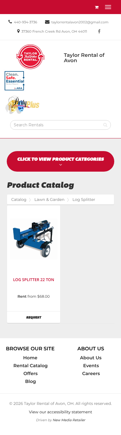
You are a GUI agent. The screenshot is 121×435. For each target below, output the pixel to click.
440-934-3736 (25, 22)
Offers (30, 373)
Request (43, 317)
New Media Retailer (69, 420)
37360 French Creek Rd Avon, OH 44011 (54, 32)
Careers (91, 373)
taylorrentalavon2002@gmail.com (80, 22)
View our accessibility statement (60, 411)
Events (91, 366)
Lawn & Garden (49, 199)
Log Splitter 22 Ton (33, 279)
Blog (30, 381)
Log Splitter (84, 199)
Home (30, 358)
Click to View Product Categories (60, 159)
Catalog (18, 199)
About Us (91, 358)
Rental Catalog (31, 366)
